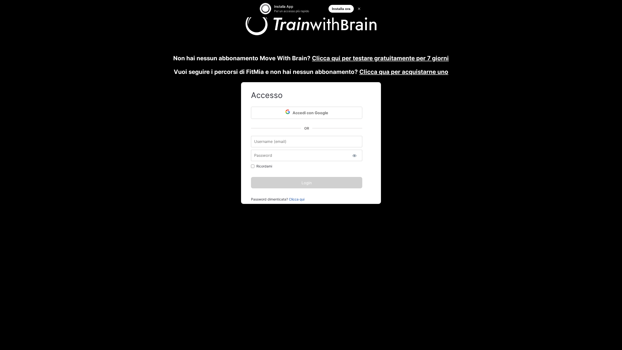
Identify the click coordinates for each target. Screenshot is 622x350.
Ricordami (264, 166)
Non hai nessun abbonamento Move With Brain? (311, 58)
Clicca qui (296, 199)
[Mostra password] (354, 155)
